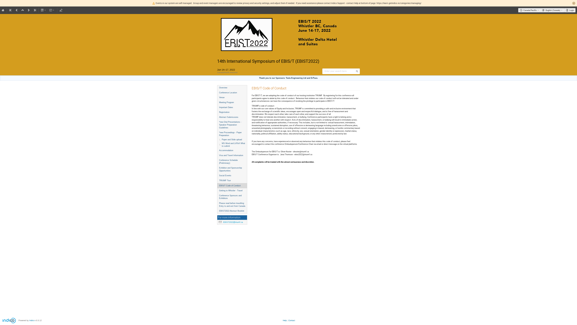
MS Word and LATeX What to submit (233, 144)
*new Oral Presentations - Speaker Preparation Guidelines (230, 125)
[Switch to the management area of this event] (61, 10)
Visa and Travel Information (231, 155)
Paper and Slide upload (232, 139)
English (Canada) (553, 10)
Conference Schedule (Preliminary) (228, 161)
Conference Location (228, 92)
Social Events (225, 175)
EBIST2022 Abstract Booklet (231, 211)
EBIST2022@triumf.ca (233, 222)
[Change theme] (52, 10)
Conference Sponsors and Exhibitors (230, 197)
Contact (291, 320)
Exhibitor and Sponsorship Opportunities (230, 169)
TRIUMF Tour (225, 180)
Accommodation (226, 150)
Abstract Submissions (228, 117)
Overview (223, 88)
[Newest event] (35, 10)
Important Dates (226, 107)
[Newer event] (29, 10)
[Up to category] (23, 10)
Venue (221, 97)
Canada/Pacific (530, 10)
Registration (224, 112)
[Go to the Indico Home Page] (3, 10)
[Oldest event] (11, 10)
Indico (32, 320)
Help (285, 320)
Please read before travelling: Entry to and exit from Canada (232, 204)
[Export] (43, 10)
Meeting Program (226, 102)
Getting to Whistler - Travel (231, 190)
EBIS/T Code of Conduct (230, 185)
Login (571, 10)
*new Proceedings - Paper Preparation (230, 133)
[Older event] (17, 10)
